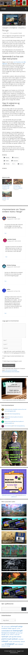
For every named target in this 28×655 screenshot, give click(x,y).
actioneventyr (7, 626)
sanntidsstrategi (16, 641)
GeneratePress (14, 652)
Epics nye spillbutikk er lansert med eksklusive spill (7, 186)
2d (2, 626)
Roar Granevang (8, 425)
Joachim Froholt (18, 33)
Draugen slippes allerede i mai (6, 198)
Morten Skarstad (8, 421)
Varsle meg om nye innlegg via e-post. (13, 361)
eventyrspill (17, 630)
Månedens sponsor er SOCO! (8, 495)
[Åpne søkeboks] (26, 9)
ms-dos (7, 634)
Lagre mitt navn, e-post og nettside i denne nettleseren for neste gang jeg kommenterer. (15, 352)
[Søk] (23, 609)
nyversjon (4, 636)
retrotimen (20, 639)
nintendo (12, 634)
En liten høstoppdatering (14, 413)
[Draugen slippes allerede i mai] (7, 194)
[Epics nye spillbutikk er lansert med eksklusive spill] (7, 181)
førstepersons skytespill (8, 633)
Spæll (2, 644)
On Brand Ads (8, 409)
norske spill (16, 634)
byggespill (14, 628)
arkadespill (4, 628)
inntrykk (3, 634)
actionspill (14, 626)
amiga (20, 626)
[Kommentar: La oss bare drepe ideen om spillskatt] (18, 181)
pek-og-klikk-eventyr (15, 636)
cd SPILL (18, 628)
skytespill (23, 641)
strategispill (9, 644)
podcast (15, 639)
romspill (10, 641)
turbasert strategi (5, 646)
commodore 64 (6, 631)
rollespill (4, 641)
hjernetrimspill (19, 633)
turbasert (20, 644)
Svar (5, 233)
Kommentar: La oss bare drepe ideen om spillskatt (17, 186)
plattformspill (6, 639)
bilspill (9, 628)
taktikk (16, 644)
